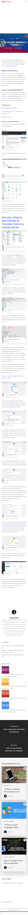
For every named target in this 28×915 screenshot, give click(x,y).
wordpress (20, 599)
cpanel (16, 596)
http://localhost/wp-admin (19, 524)
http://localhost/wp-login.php (10, 526)
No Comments (18, 48)
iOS (10, 785)
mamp (4, 599)
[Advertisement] (14, 18)
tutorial (10, 599)
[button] (25, 2)
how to (22, 596)
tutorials (17, 92)
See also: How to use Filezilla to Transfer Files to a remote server (13, 222)
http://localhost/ (7, 357)
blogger (4, 596)
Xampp (7, 111)
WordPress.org (9, 66)
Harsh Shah (9, 48)
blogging (20, 75)
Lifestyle (11, 821)
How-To (12, 38)
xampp (16, 602)
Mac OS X (11, 857)
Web (17, 38)
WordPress (4, 62)
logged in (10, 883)
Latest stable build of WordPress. (10, 108)
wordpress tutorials (7, 602)
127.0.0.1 (15, 357)
